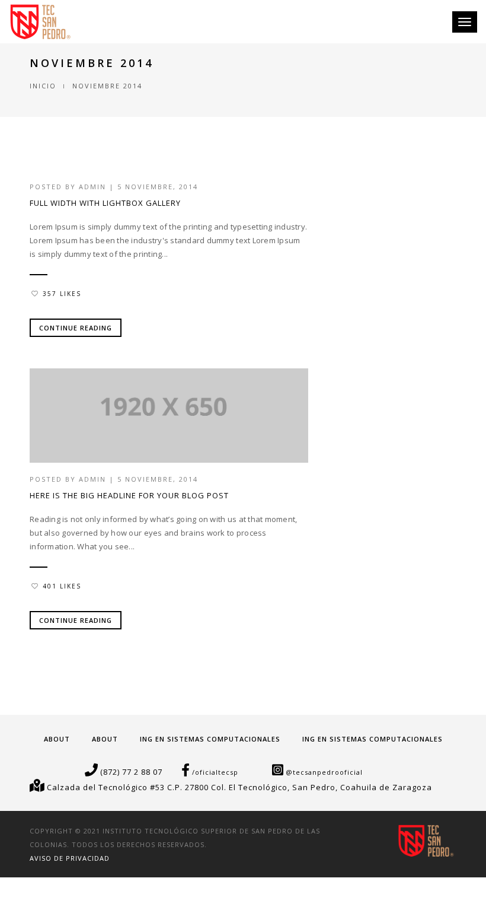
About (57, 738)
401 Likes (62, 586)
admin (92, 186)
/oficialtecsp (215, 772)
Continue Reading (75, 327)
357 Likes (62, 293)
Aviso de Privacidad (70, 858)
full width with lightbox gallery (105, 203)
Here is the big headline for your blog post (129, 495)
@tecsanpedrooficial (324, 772)
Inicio (43, 85)
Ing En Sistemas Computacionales (210, 738)
